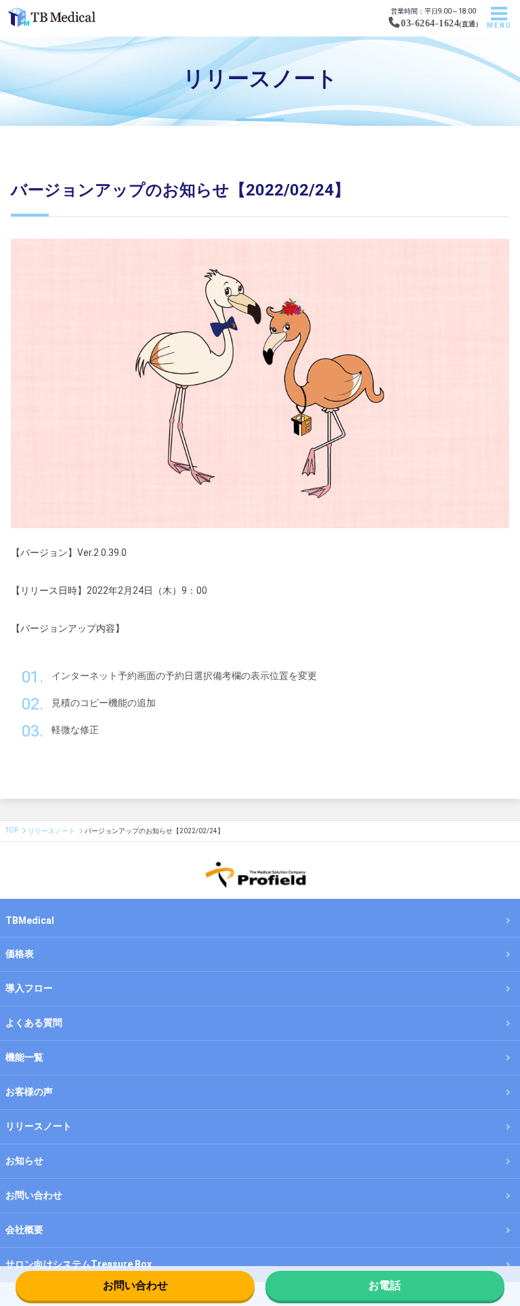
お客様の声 (29, 1091)
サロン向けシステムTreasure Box (78, 1264)
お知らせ (24, 1160)
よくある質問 (33, 1022)
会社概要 (24, 1229)
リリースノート (51, 831)
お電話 (384, 1285)
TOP (11, 830)
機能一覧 (24, 1057)
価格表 (19, 953)
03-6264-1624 (430, 23)
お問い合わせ (135, 1285)
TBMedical (29, 920)
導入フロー (29, 988)
